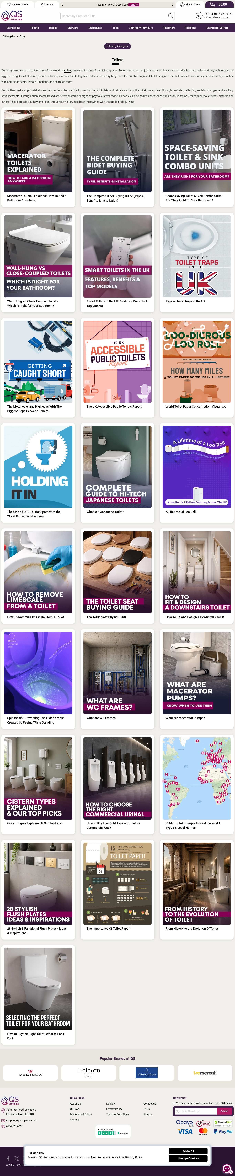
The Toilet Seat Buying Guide (106, 617)
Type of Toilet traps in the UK (185, 301)
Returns (147, 1114)
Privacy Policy (114, 1109)
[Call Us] (199, 15)
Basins (53, 28)
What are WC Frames (101, 718)
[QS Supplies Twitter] (16, 1158)
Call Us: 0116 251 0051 (218, 14)
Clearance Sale (20, 4)
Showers (72, 28)
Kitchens (190, 28)
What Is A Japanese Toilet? (105, 512)
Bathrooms (13, 28)
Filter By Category (117, 46)
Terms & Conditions (117, 1114)
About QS (75, 1103)
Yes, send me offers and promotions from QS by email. (205, 1103)
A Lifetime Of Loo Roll (181, 512)
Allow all (188, 1151)
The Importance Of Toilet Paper (108, 928)
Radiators (169, 28)
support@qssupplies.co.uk (21, 1120)
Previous (62, 5)
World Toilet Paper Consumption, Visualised (196, 406)
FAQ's (146, 1109)
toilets (67, 70)
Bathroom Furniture (141, 28)
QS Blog (74, 1109)
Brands (50, 4)
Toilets (34, 28)
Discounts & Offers (81, 1114)
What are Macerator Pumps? (185, 718)
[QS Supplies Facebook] (8, 1158)
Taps (116, 28)
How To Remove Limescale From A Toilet (35, 617)
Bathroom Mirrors (217, 28)
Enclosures (95, 28)
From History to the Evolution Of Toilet (192, 928)
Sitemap (74, 1119)
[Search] (170, 15)
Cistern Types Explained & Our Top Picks (35, 823)
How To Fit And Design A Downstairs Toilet (195, 617)
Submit (224, 1111)
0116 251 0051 (14, 1126)
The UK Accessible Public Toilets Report (114, 406)
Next (172, 5)
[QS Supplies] (11, 15)
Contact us (149, 1103)
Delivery (110, 1103)
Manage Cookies (188, 1158)
